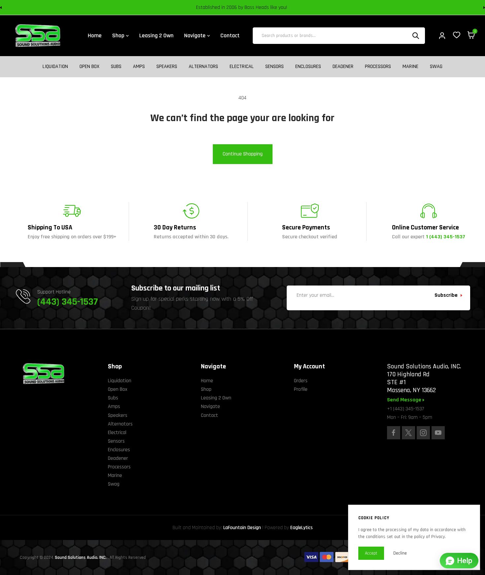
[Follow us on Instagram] (423, 432)
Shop (206, 389)
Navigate (210, 406)
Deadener (343, 66)
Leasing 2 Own (216, 397)
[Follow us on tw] (408, 432)
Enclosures (308, 66)
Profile (300, 389)
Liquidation (55, 66)
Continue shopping (243, 154)
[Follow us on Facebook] (393, 432)
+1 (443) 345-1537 (405, 408)
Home (207, 380)
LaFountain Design (242, 527)
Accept (371, 553)
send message (405, 400)
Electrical (242, 66)
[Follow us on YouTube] (438, 432)
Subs (116, 66)
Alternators (203, 66)
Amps (139, 66)
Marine (410, 66)
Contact (209, 415)
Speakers (166, 66)
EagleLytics (301, 527)
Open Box (89, 66)
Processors (378, 66)
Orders (300, 380)
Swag (436, 66)
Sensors (274, 66)
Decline (400, 553)
